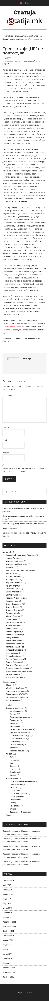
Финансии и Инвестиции (20, 812)
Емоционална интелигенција (22, 781)
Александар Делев (14, 561)
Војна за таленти (9, 528)
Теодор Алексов (13, 674)
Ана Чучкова (11, 573)
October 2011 (8, 931)
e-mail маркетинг (17, 711)
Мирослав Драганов (15, 644)
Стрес (12, 809)
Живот (9, 754)
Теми (4, 705)
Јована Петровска (14, 558)
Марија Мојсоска (13, 631)
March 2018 (7, 890)
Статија (24, 12)
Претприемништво (18, 738)
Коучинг (13, 790)
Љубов (13, 760)
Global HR (10, 685)
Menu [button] (26, 3)
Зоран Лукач (11, 619)
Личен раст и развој (18, 793)
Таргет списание (13, 700)
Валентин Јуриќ (13, 589)
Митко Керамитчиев (15, 647)
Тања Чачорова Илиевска (17, 671)
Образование (15, 800)
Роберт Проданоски (15, 659)
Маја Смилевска (13, 628)
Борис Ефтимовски (14, 583)
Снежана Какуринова (15, 665)
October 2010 (8, 977)
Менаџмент (15, 726)
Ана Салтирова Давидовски (22, 61)
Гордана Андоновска (15, 598)
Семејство (14, 772)
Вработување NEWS (15, 694)
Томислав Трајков (14, 677)
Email (5, 440)
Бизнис (13, 714)
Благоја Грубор (12, 579)
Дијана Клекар (12, 607)
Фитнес (13, 775)
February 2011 (8, 958)
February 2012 (8, 913)
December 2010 (9, 968)
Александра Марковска (16, 564)
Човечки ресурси (17, 751)
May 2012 (6, 903)
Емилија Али (11, 613)
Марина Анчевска (14, 635)
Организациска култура (20, 735)
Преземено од (8, 682)
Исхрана (13, 769)
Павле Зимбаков (13, 656)
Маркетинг (14, 723)
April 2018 (6, 885)
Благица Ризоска (13, 576)
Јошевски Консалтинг (16, 691)
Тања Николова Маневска (17, 668)
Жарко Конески (13, 616)
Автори (5, 552)
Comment (7, 395)
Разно (8, 815)
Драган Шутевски (14, 610)
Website (5, 453)
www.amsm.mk (14, 327)
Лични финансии (17, 797)
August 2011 (7, 940)
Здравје (13, 766)
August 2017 (7, 894)
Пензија (13, 803)
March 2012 (7, 908)
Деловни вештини (14, 708)
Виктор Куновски (14, 595)
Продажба (14, 742)
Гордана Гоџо (12, 601)
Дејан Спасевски (13, 604)
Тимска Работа (16, 745)
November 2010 (9, 972)
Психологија (15, 806)
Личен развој (12, 778)
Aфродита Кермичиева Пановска (21, 555)
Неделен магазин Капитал (17, 697)
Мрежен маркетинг (18, 732)
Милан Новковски (14, 641)
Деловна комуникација (20, 717)
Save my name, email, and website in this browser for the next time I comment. (23, 470)
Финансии (14, 748)
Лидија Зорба (12, 625)
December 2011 (9, 922)
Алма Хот (10, 567)
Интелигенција (16, 784)
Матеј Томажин (12, 638)
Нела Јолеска (12, 653)
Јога (12, 757)
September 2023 (9, 881)
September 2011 (9, 936)
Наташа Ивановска (14, 650)
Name (5, 428)
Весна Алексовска (14, 592)
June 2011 (6, 949)
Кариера (13, 787)
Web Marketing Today (15, 688)
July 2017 (6, 899)
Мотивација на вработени (21, 729)
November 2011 (9, 926)
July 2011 (6, 945)
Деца (12, 763)
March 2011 (7, 954)
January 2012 (8, 917)
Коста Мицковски (14, 622)
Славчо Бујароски (14, 662)
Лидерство (15, 720)
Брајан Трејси (12, 586)
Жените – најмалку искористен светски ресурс (23, 524)
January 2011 (8, 963)
